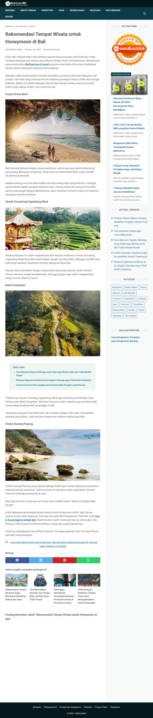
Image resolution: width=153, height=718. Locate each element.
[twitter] (41, 560)
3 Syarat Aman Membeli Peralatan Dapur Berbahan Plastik (127, 169)
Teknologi (117, 315)
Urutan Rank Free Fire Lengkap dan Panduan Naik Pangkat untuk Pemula (50, 385)
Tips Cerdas (130, 315)
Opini (61, 10)
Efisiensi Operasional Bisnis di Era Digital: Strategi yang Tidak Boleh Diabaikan (53, 380)
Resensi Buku (77, 10)
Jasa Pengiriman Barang (124, 341)
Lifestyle (142, 298)
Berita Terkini (28, 10)
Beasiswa (95, 10)
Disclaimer (115, 707)
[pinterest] (64, 560)
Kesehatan (129, 298)
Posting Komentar (51, 49)
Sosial (141, 310)
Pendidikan (138, 304)
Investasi (117, 298)
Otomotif (125, 304)
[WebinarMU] (18, 3)
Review (9, 16)
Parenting (47, 10)
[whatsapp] (88, 560)
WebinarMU (80, 713)
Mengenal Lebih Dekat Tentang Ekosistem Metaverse (125, 147)
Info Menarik (113, 10)
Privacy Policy (101, 707)
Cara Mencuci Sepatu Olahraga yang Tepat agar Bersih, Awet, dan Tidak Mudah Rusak (130, 244)
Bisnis (143, 287)
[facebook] (17, 560)
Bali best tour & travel (37, 64)
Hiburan (116, 293)
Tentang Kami (50, 707)
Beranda (10, 10)
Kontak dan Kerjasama (70, 707)
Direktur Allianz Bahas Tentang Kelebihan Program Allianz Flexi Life (130, 222)
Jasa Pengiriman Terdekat (125, 337)
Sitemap (88, 707)
